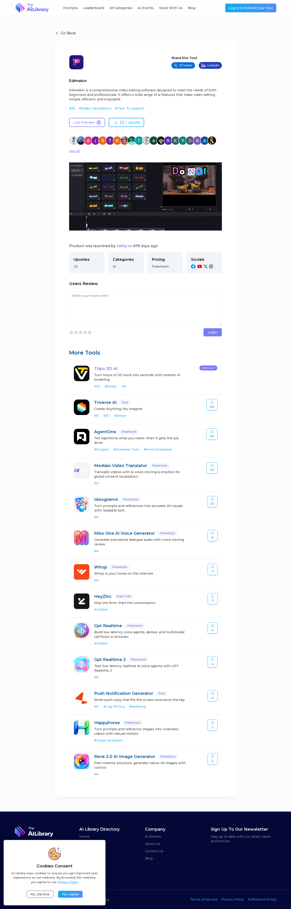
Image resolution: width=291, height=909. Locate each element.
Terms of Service (204, 899)
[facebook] (193, 266)
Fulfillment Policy (262, 899)
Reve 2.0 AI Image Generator (124, 756)
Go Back (68, 33)
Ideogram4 (106, 499)
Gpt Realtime (108, 625)
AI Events (146, 8)
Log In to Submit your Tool (251, 8)
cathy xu (124, 246)
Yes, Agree (70, 894)
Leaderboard (93, 8)
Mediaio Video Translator (120, 465)
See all (74, 151)
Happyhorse (107, 722)
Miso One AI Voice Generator (124, 533)
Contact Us (154, 851)
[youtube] (199, 266)
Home (84, 836)
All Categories (121, 8)
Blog (191, 8)
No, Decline (40, 894)
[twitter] (205, 266)
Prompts (70, 8)
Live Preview (84, 122)
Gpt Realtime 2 (110, 659)
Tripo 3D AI (106, 368)
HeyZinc (103, 596)
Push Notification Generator (123, 693)
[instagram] (211, 266)
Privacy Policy (232, 899)
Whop (100, 567)
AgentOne (105, 431)
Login (212, 332)
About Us (152, 844)
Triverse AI (105, 402)
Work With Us (170, 8)
